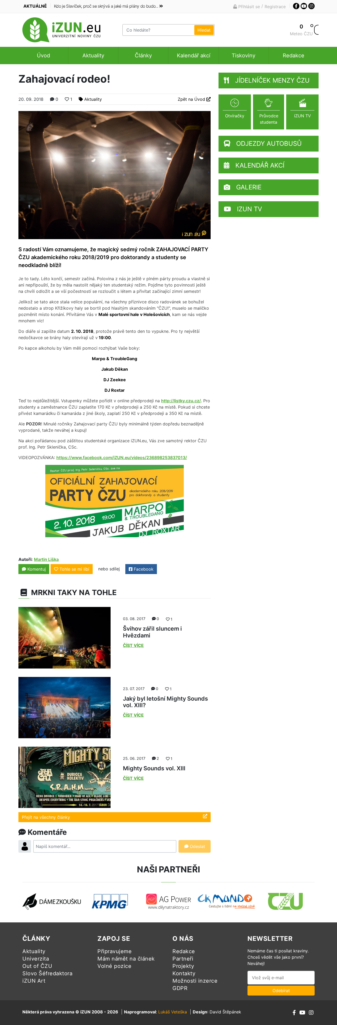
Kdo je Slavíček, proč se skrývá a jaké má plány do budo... (106, 6)
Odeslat (197, 846)
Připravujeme (114, 951)
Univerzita (35, 959)
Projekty (183, 966)
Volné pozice (114, 966)
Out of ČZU (37, 966)
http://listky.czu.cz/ (181, 400)
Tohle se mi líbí (74, 569)
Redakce (293, 55)
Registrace (275, 6)
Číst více (133, 645)
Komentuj (36, 569)
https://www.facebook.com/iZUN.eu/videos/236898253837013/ (121, 457)
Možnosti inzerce (194, 981)
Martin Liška (46, 559)
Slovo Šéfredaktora (47, 973)
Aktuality (93, 55)
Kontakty (183, 973)
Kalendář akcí (193, 55)
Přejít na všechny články (46, 817)
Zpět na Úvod (192, 99)
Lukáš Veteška (172, 1011)
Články (143, 55)
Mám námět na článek (126, 959)
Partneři (182, 959)
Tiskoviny (243, 55)
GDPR (179, 988)
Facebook (142, 569)
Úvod (43, 55)
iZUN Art (33, 981)
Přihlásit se (248, 6)
